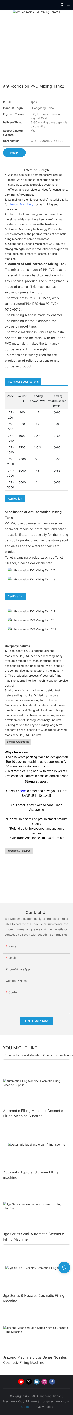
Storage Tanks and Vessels (22, 1055)
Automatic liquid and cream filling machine (30, 1175)
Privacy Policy (43, 1407)
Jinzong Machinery (21, 204)
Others (47, 1055)
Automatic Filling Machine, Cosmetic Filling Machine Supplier (33, 1113)
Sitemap (26, 1407)
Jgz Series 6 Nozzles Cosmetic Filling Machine (33, 1298)
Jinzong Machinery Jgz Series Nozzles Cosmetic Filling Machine (35, 1360)
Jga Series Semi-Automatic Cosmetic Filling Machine (33, 1236)
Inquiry (14, 152)
